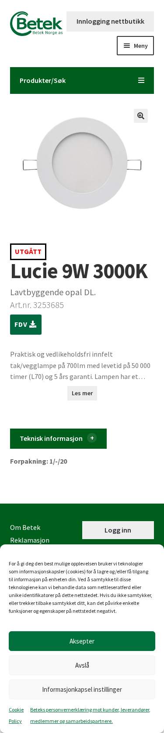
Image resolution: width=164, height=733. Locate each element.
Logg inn (118, 530)
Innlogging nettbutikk (110, 21)
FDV (21, 324)
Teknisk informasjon (51, 438)
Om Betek (25, 527)
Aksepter (82, 641)
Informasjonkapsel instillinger (82, 689)
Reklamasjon (29, 540)
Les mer (82, 393)
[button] (141, 116)
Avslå (82, 665)
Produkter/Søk (43, 80)
